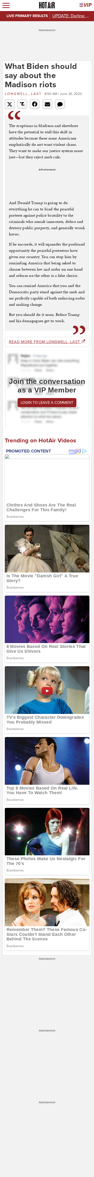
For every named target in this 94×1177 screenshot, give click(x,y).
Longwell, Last (24, 94)
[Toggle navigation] (6, 5)
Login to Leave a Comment (47, 402)
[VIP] (86, 5)
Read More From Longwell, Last (45, 341)
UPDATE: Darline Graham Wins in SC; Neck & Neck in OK (71, 16)
